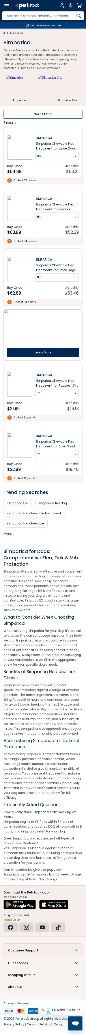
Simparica (16, 33)
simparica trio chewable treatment (34, 513)
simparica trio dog (53, 503)
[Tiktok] (58, 927)
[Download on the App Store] (53, 904)
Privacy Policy (14, 1024)
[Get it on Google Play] (20, 904)
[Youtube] (42, 927)
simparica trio (17, 503)
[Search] (79, 16)
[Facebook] (11, 927)
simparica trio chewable (25, 523)
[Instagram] (26, 927)
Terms (32, 1024)
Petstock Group (51, 1024)
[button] (43, 950)
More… (8, 533)
